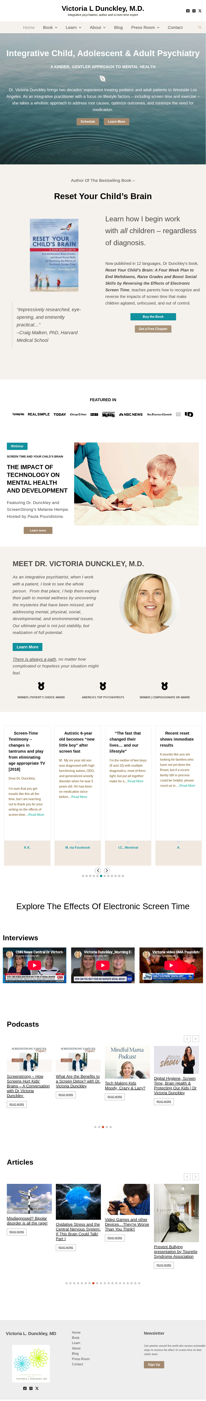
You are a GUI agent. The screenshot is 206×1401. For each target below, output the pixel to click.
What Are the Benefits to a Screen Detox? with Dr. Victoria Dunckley (76, 1081)
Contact (175, 27)
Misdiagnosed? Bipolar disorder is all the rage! (27, 1220)
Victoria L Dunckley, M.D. (103, 8)
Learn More (116, 121)
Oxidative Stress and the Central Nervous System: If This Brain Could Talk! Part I (78, 1231)
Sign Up (154, 1364)
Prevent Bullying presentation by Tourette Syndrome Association (175, 1252)
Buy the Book (153, 316)
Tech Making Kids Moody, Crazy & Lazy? (123, 1085)
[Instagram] (194, 11)
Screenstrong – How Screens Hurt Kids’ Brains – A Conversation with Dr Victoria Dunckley (26, 1086)
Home (29, 27)
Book (48, 27)
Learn (71, 27)
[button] (55, 27)
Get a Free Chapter (153, 329)
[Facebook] (188, 11)
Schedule (88, 121)
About (95, 27)
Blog (118, 27)
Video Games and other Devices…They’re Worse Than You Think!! (127, 1224)
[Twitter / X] (200, 11)
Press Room (143, 27)
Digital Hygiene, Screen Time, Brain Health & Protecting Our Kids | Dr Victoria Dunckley (173, 1085)
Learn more (38, 530)
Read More (36, 814)
